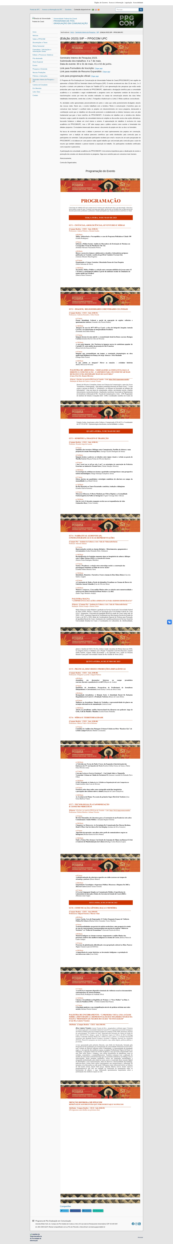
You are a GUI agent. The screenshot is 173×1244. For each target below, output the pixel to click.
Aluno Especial (38, 62)
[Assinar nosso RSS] (139, 1223)
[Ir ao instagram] (136, 1223)
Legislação (128, 3)
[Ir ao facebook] (133, 1223)
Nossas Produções (39, 72)
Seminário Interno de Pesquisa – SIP (44, 80)
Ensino (35, 65)
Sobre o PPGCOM (39, 39)
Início (34, 32)
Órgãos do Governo (101, 3)
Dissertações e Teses (40, 42)
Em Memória (37, 88)
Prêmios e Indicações (40, 76)
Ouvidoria (68, 9)
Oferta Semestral (38, 46)
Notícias (35, 35)
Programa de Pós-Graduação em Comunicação (71, 22)
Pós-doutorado (37, 58)
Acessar (140, 1237)
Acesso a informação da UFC (52, 9)
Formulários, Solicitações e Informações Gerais (42, 50)
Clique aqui (99, 68)
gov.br (34, 2)
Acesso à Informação (116, 3)
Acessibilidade (138, 3)
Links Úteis (36, 92)
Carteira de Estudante (40, 85)
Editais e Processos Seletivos (43, 55)
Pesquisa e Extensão (40, 69)
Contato (35, 95)
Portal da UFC (35, 9)
